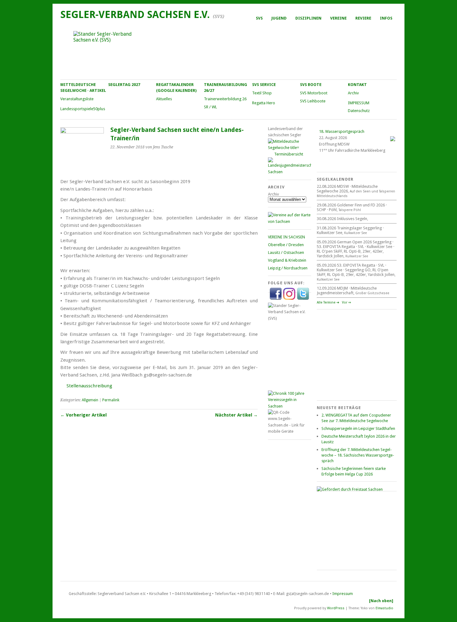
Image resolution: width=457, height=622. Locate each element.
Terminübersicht (288, 154)
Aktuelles (164, 99)
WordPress (335, 608)
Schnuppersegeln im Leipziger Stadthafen (358, 428)
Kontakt (357, 84)
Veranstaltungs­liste (77, 99)
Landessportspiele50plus (82, 108)
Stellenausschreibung (89, 386)
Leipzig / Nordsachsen (287, 268)
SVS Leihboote (312, 101)
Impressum (342, 593)
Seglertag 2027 (124, 84)
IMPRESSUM (358, 103)
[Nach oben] (381, 600)
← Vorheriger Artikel (83, 414)
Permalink (110, 400)
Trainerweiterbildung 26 (225, 99)
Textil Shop (262, 93)
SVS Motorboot (313, 93)
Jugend (279, 18)
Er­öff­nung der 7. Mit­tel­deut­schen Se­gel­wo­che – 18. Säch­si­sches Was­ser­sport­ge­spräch (357, 455)
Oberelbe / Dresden (286, 244)
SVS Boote (310, 84)
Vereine (338, 18)
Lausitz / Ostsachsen (286, 252)
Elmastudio (384, 608)
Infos (386, 18)
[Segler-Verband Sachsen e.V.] (228, 51)
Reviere (363, 18)
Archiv (353, 93)
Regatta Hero (263, 103)
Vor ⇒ (346, 302)
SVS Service (264, 84)
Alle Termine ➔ (328, 302)
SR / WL (210, 107)
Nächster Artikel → (236, 414)
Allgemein (90, 400)
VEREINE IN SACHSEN (286, 237)
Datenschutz (359, 110)
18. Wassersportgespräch (341, 131)
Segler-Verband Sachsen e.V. (135, 14)
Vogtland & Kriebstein (287, 260)
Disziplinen (308, 18)
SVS (259, 18)
